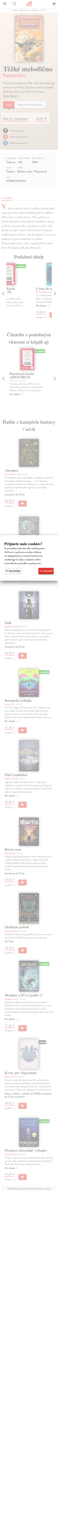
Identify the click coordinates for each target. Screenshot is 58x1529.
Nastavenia (14, 571)
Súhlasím (47, 571)
